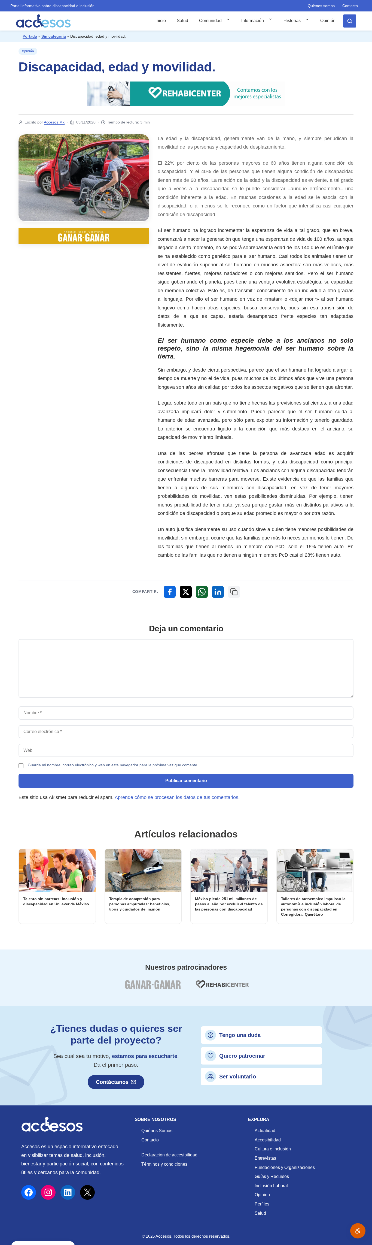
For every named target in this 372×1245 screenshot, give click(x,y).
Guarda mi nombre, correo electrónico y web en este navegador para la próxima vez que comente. (113, 765)
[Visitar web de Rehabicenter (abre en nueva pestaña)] (222, 987)
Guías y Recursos (272, 1176)
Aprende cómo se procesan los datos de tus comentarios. (177, 797)
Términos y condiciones (164, 1164)
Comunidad (210, 20)
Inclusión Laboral (271, 1185)
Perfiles (262, 1204)
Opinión (328, 20)
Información (252, 20)
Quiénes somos (321, 6)
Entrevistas (265, 1158)
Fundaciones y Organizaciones (285, 1167)
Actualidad (265, 1130)
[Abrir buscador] (349, 21)
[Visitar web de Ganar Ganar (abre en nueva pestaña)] (152, 987)
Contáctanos (112, 1082)
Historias (292, 20)
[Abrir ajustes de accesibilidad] (357, 1230)
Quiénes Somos (156, 1130)
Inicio (160, 20)
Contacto (350, 6)
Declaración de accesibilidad (169, 1155)
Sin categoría (53, 36)
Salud (182, 20)
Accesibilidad (268, 1140)
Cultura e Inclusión (273, 1149)
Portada (30, 36)
